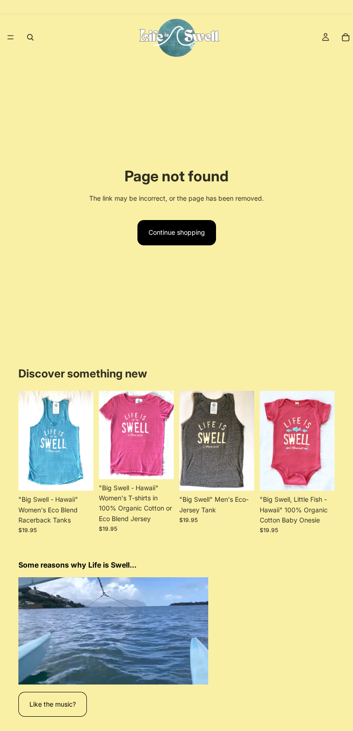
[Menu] (10, 37)
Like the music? (52, 704)
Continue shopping (176, 232)
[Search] (30, 37)
